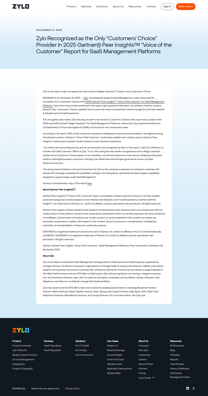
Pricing (142, 373)
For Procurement (84, 354)
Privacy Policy (72, 388)
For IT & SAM (82, 345)
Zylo (86, 97)
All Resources (177, 345)
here (89, 183)
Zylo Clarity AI (19, 350)
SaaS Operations (53, 345)
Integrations (18, 364)
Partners (143, 368)
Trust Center (145, 377)
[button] (71, 6)
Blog (172, 350)
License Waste (114, 354)
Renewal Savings (116, 350)
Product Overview (21, 345)
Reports (174, 359)
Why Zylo (143, 350)
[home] (21, 6)
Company (144, 345)
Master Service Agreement (45, 388)
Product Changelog (22, 368)
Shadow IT (112, 345)
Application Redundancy (119, 368)
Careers (143, 359)
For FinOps (81, 350)
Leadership (144, 354)
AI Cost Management (23, 359)
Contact (151, 6)
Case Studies (177, 364)
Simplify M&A (114, 373)
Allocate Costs (114, 364)
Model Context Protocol (24, 354)
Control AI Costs (115, 359)
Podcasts (175, 354)
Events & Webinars (179, 368)
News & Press (146, 364)
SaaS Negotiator (52, 350)
